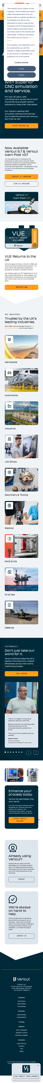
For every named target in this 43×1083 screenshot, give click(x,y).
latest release (18, 126)
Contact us (21, 936)
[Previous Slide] (28, 753)
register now (21, 287)
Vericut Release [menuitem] (21, 1030)
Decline (21, 75)
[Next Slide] (35, 753)
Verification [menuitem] (21, 1001)
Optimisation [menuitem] (21, 1004)
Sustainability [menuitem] (21, 1017)
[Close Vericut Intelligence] (38, 1065)
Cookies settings (21, 62)
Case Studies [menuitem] (21, 1014)
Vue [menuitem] (21, 1049)
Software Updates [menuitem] (21, 1035)
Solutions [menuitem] (21, 1011)
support (21, 879)
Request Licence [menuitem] (21, 1032)
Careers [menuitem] (21, 1046)
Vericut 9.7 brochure (21, 177)
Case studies (21, 674)
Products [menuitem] (21, 997)
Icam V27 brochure (21, 184)
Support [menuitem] (21, 1026)
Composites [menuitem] (21, 1006)
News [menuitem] (22, 1051)
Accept (21, 69)
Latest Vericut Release (20, 820)
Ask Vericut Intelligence (26, 1076)
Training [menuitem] (21, 1022)
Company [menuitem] (21, 1040)
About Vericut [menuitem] (21, 1043)
